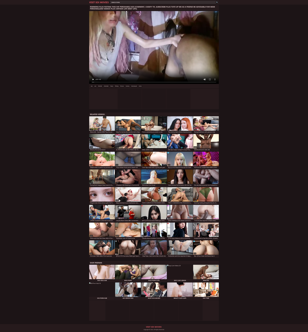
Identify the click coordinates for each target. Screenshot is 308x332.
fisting (116, 86)
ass (95, 86)
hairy (111, 86)
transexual (134, 86)
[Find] (217, 2)
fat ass (122, 86)
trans (140, 86)
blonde (100, 86)
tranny (127, 86)
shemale (106, 86)
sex (92, 86)
